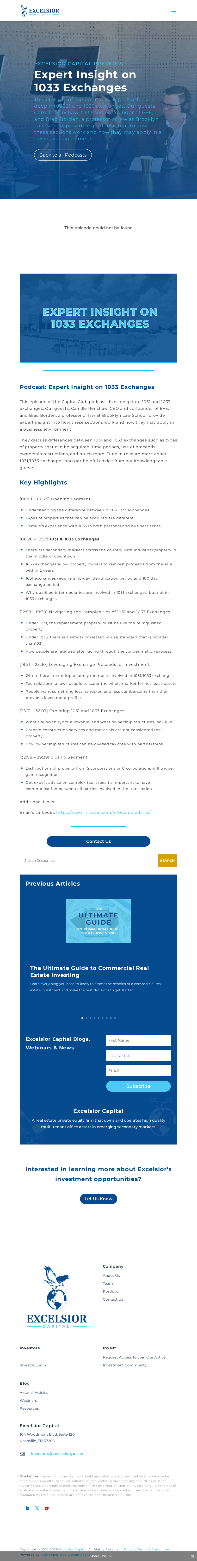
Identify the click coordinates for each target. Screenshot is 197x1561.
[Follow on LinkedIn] (27, 1508)
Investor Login (33, 1365)
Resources (29, 1408)
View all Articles (34, 1392)
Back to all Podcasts (63, 155)
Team (108, 1283)
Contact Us (98, 841)
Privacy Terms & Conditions (147, 1549)
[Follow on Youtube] (46, 1508)
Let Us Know (99, 1198)
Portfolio (111, 1291)
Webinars (28, 1400)
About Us (111, 1275)
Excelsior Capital (72, 1549)
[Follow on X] (37, 1508)
